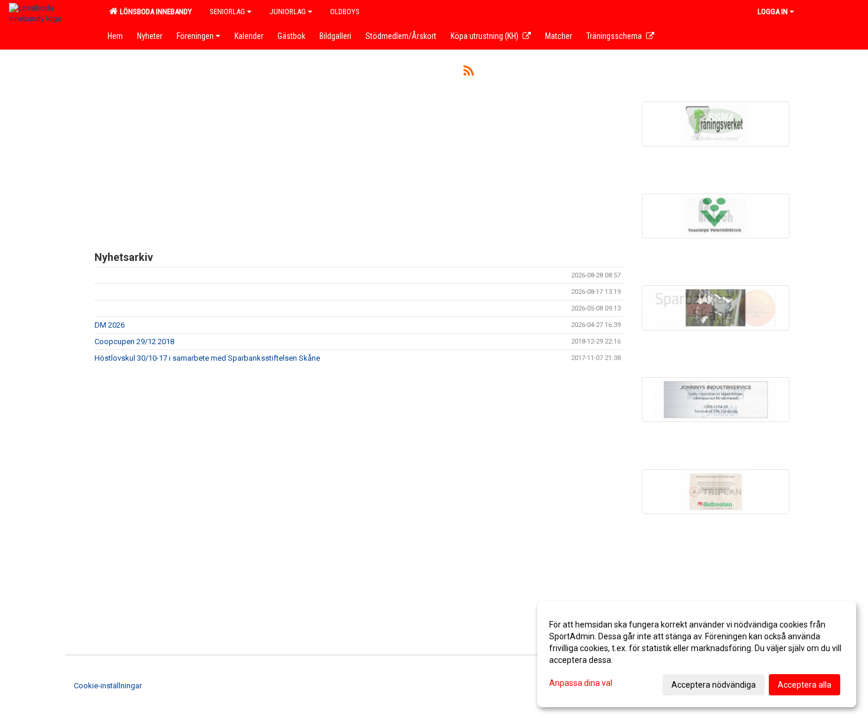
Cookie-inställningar (108, 685)
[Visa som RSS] (469, 72)
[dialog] (696, 654)
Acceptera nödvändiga (713, 684)
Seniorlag (227, 11)
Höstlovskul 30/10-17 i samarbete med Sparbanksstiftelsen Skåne (207, 358)
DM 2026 (109, 325)
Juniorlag (287, 11)
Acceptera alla (804, 684)
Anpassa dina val (580, 683)
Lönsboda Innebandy (154, 11)
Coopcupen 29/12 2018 (134, 341)
